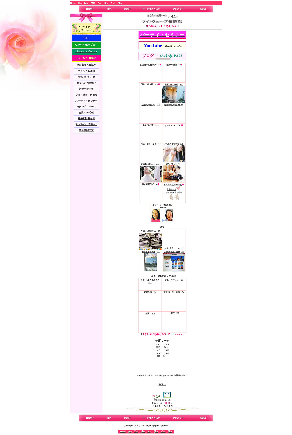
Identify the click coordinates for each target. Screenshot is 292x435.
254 (156, 84)
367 (181, 84)
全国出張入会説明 (86, 64)
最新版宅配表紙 (148, 252)
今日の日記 (169, 185)
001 (158, 164)
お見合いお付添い (86, 83)
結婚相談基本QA (149, 164)
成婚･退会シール (172, 248)
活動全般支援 (86, 89)
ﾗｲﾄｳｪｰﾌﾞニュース (86, 106)
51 (158, 252)
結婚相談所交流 (86, 118)
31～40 (168, 46)
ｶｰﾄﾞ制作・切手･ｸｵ (86, 124)
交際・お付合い (172, 280)
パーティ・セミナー (86, 100)
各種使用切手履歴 (172, 252)
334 (158, 105)
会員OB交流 (171, 65)
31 (182, 248)
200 (157, 125)
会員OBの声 (148, 125)
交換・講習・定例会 (86, 95)
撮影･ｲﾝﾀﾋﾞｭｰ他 (86, 77)
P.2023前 (178, 185)
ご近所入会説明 (86, 71)
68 (159, 144)
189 (179, 65)
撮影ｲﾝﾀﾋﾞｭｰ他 (171, 84)
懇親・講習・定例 (148, 144)
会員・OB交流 (86, 112)
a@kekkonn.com (162, 400)
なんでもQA (171, 164)
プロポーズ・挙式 (172, 292)
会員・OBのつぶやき (150, 280)
